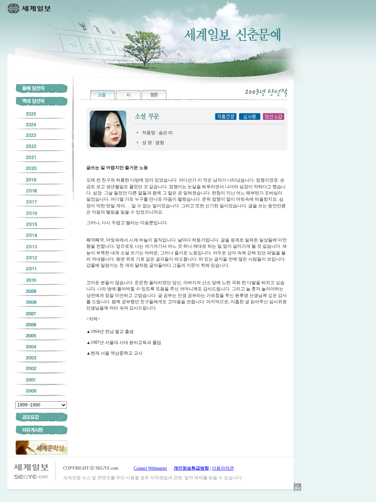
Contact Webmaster (150, 468)
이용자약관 (223, 468)
